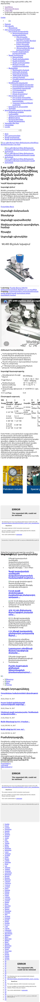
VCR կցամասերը (19, 90)
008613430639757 (6, 767)
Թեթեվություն (14, 117)
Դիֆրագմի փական (20, 75)
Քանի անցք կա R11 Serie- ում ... (13, 729)
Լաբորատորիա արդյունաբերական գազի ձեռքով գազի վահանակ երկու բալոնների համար (19, 293)
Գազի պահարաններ (21, 62)
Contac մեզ (8, 10)
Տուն (6, 134)
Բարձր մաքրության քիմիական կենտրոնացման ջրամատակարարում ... (20, 669)
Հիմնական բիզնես (16, 112)
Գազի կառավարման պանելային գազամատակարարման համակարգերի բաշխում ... (22, 574)
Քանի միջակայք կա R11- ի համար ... (15, 721)
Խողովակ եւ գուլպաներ (18, 106)
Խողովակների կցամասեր (22, 84)
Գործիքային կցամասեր (18, 83)
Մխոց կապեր (18, 92)
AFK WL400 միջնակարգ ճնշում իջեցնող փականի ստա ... (21, 612)
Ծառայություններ (16, 119)
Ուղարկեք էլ (6, 763)
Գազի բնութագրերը (17, 121)
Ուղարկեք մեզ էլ (7, 206)
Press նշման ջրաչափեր (21, 97)
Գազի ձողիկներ (18, 61)
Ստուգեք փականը (20, 73)
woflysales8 (4, 765)
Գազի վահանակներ (20, 59)
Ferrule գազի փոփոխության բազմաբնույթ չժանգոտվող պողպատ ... (22, 594)
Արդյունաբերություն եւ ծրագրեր (18, 110)
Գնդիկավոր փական (20, 70)
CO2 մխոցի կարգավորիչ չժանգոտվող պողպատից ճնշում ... (21, 633)
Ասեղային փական (19, 72)
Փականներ (13, 68)
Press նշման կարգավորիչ (18, 31)
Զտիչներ (12, 108)
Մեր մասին (9, 26)
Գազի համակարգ (16, 55)
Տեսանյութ (13, 28)
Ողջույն (8, 24)
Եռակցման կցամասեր (21, 88)
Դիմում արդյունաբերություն (20, 116)
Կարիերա (9, 7)
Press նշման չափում (16, 95)
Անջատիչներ (17, 57)
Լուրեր (7, 127)
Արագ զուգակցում (19, 94)
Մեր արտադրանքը (12, 29)
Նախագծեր (13, 114)
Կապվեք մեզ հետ (12, 123)
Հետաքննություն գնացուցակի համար (16, 756)
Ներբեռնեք (9, 125)
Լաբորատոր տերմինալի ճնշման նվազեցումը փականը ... (21, 650)
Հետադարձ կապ (12, 9)
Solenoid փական (18, 77)
